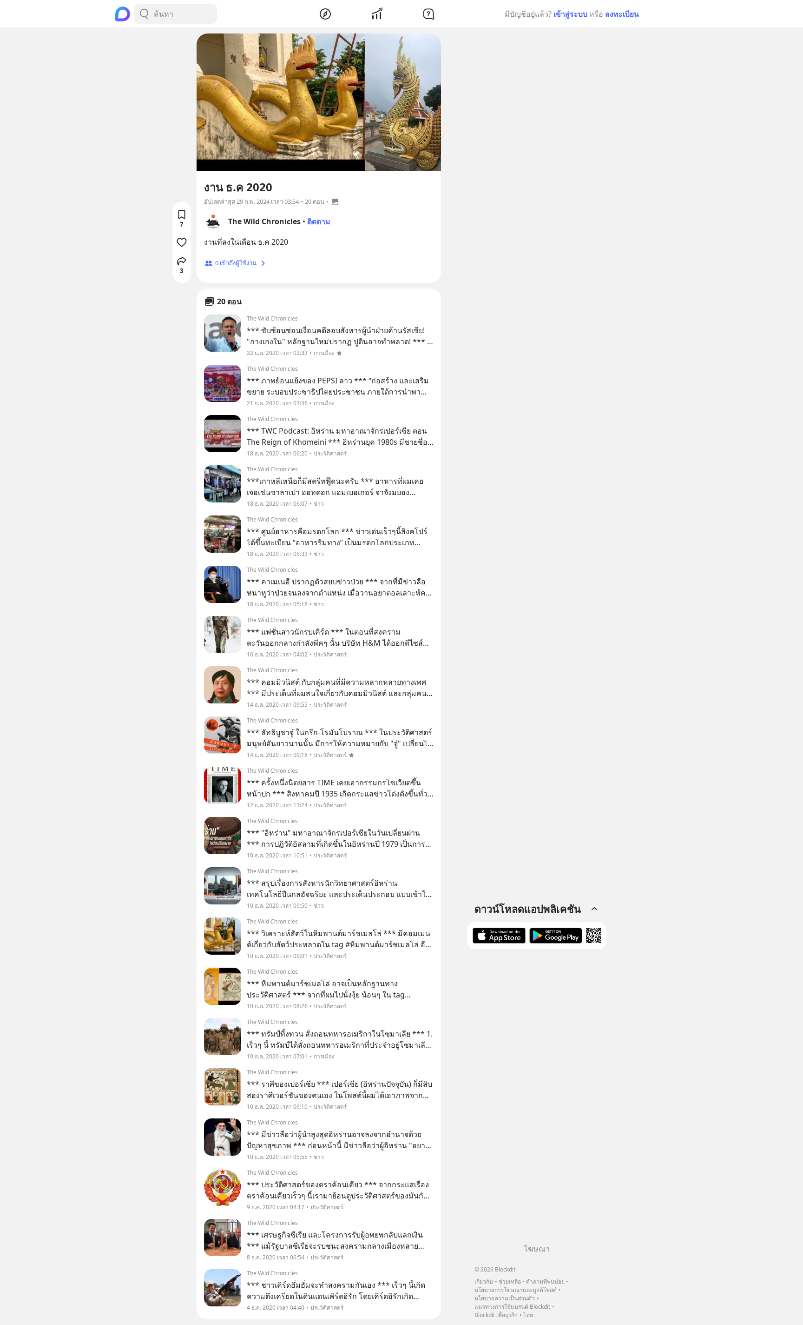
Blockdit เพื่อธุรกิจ (496, 1315)
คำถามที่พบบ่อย (545, 1281)
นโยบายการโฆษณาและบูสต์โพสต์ (515, 1290)
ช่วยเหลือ (510, 1281)
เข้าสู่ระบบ (570, 14)
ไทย (528, 1315)
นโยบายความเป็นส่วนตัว (504, 1298)
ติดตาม (318, 221)
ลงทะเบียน (622, 14)
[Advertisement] (536, 1099)
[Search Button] (144, 14)
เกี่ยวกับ (483, 1281)
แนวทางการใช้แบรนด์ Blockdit (512, 1307)
